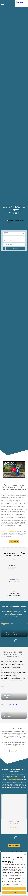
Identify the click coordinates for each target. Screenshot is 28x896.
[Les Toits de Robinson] (21, 3)
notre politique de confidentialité (17, 886)
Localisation (7, 237)
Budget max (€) (8, 240)
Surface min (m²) (8, 244)
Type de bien (6, 232)
